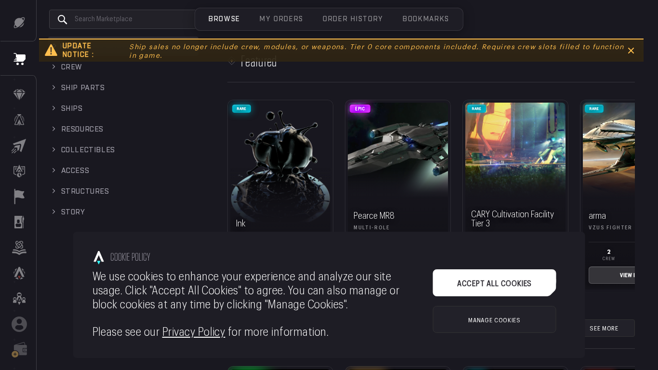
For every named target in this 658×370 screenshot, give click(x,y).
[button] (224, 19)
